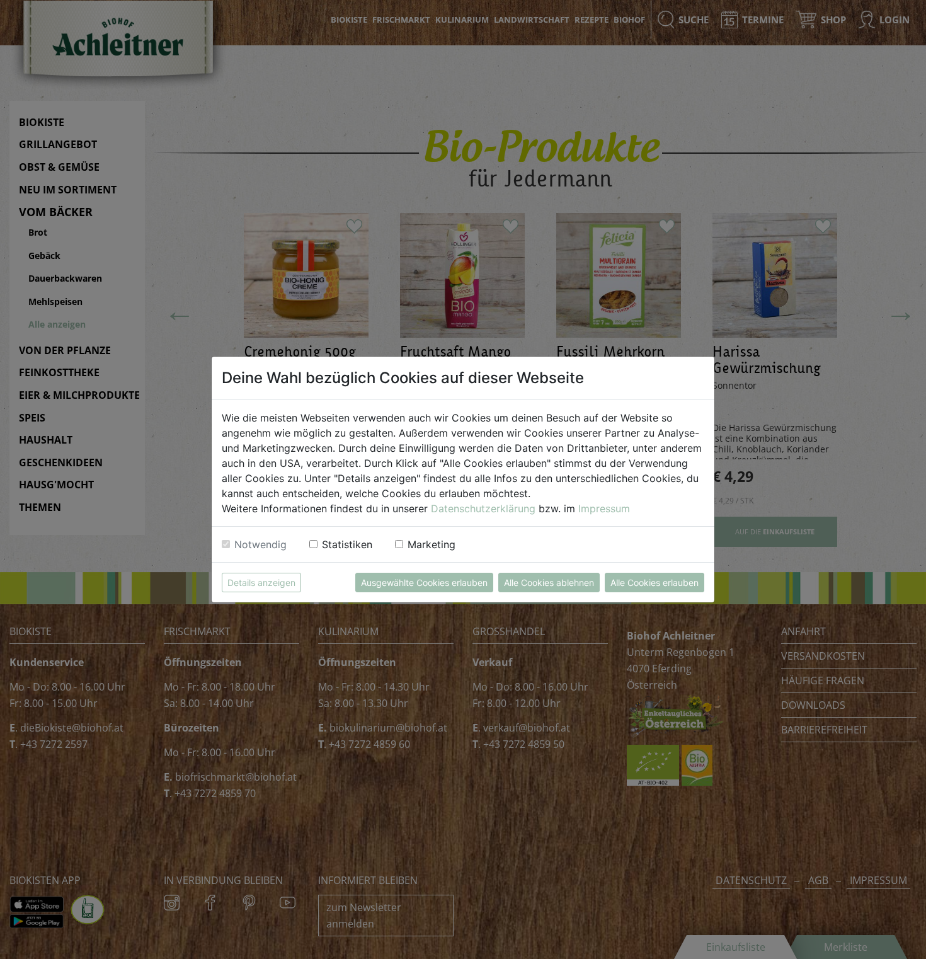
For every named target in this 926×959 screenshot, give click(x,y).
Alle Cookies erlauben (654, 582)
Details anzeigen (261, 582)
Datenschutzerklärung (483, 508)
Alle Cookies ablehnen (549, 582)
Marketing (431, 544)
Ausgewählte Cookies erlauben (424, 582)
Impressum (604, 508)
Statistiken (347, 544)
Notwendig (260, 544)
